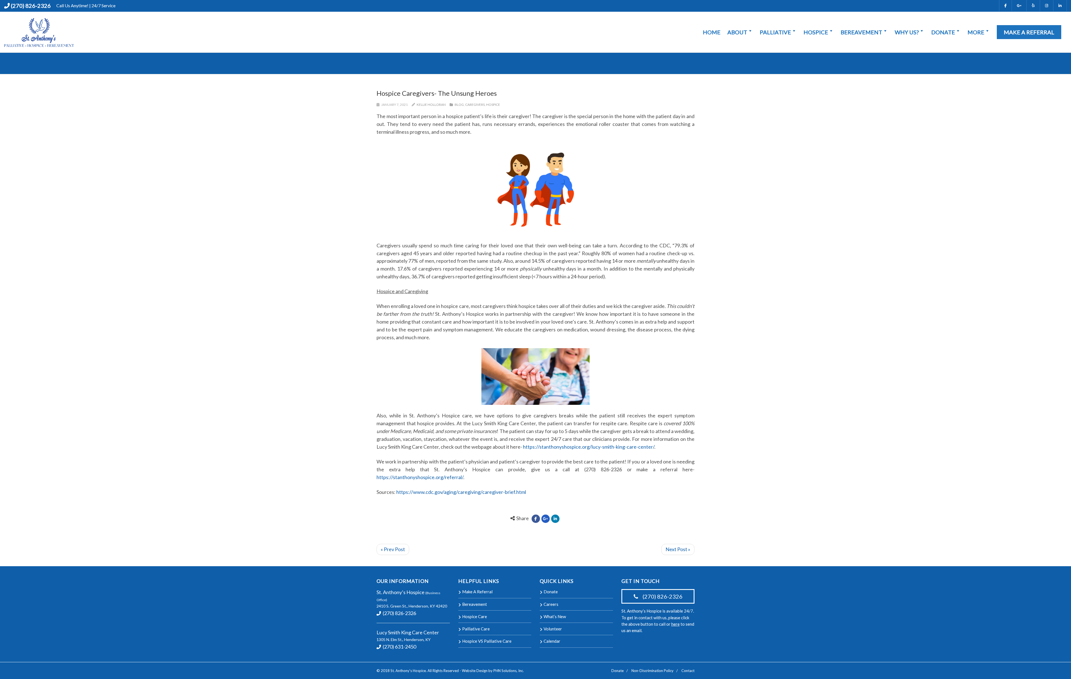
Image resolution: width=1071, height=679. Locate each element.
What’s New (555, 616)
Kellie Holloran (431, 104)
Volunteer (553, 628)
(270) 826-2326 (31, 5)
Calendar (552, 641)
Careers (551, 604)
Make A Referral (1029, 32)
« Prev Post (393, 549)
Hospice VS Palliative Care (487, 641)
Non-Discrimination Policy (652, 670)
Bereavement (861, 32)
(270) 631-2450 (399, 647)
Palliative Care (476, 628)
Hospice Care (474, 616)
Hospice (816, 32)
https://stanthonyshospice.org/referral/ (420, 477)
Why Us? (907, 32)
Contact (687, 670)
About (737, 32)
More (976, 32)
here (675, 624)
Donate (943, 32)
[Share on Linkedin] (555, 519)
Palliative (775, 32)
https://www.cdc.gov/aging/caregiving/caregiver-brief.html (461, 492)
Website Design (475, 670)
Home (711, 32)
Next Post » (677, 549)
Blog (459, 104)
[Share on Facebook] (536, 519)
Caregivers (475, 104)
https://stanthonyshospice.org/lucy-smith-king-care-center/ (588, 447)
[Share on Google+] (545, 519)
